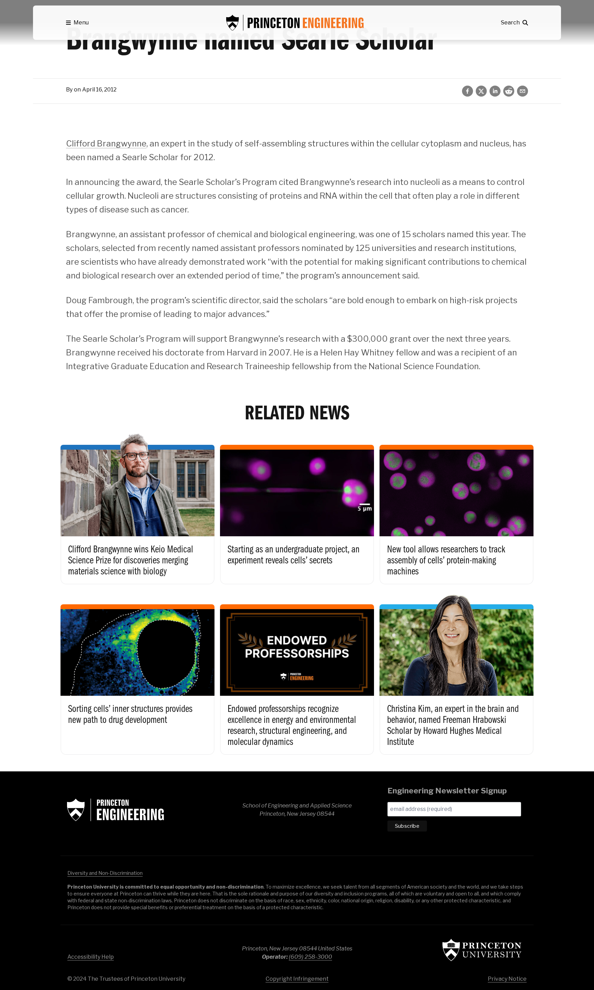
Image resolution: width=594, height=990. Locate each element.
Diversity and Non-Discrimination (105, 873)
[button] (77, 22)
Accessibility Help (90, 957)
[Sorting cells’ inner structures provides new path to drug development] (137, 672)
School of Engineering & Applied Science (115, 810)
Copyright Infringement (297, 979)
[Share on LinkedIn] (495, 91)
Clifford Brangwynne (106, 143)
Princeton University (482, 950)
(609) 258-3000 (310, 957)
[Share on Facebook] (467, 91)
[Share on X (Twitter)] (481, 91)
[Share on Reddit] (508, 91)
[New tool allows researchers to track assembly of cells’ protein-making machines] (457, 507)
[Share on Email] (522, 91)
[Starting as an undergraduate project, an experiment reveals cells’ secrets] (297, 507)
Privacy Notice (507, 979)
